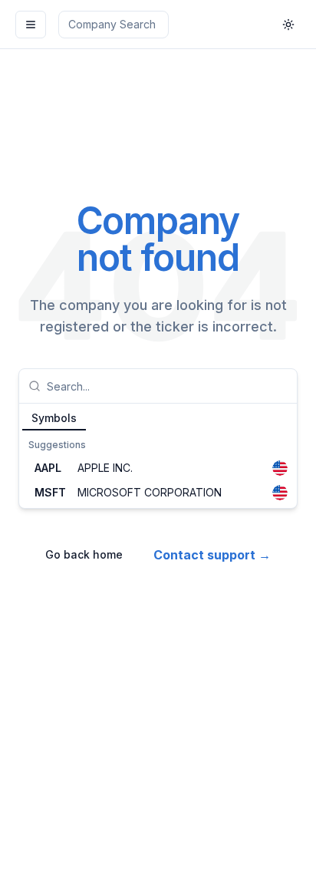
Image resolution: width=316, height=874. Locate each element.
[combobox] (167, 386)
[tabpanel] (158, 469)
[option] (158, 468)
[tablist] (158, 417)
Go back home (84, 554)
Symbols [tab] (54, 417)
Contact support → (212, 554)
